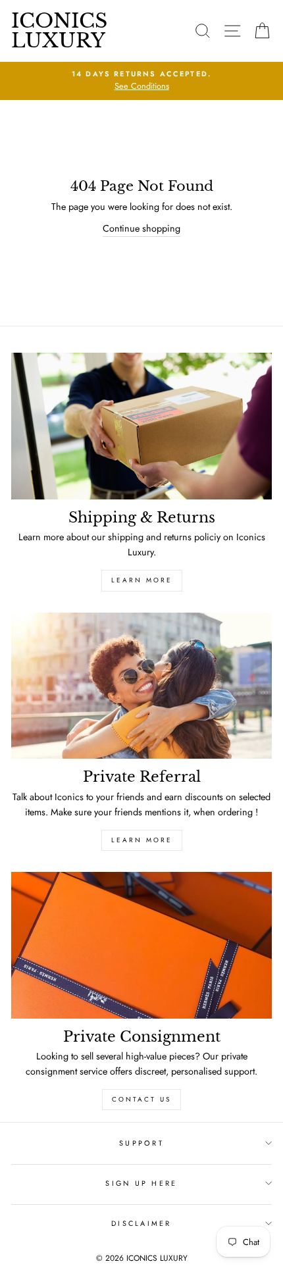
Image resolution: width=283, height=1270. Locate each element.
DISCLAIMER (141, 1223)
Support (141, 1143)
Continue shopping (141, 228)
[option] (141, 80)
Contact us (141, 1099)
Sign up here (141, 1183)
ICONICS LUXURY (59, 31)
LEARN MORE (141, 580)
